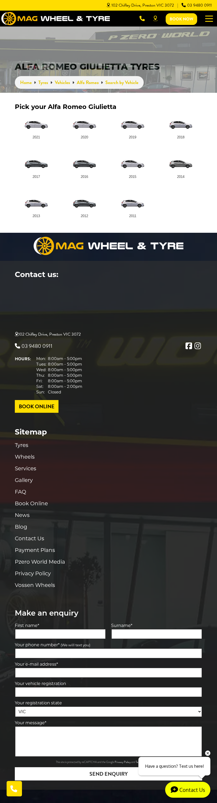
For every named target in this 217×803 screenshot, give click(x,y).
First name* (27, 625)
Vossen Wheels (35, 585)
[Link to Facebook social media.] (189, 346)
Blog (21, 527)
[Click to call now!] (142, 19)
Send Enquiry (108, 774)
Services (25, 468)
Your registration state (38, 702)
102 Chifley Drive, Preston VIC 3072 (142, 5)
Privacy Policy (33, 573)
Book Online (31, 503)
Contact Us (29, 538)
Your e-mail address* (36, 664)
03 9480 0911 (199, 5)
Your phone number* (52, 644)
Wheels (25, 457)
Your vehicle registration (40, 683)
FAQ (20, 492)
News (22, 515)
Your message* (30, 722)
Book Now (181, 19)
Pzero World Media (40, 562)
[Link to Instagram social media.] (198, 346)
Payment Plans (35, 550)
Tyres (21, 445)
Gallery (24, 480)
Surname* (121, 625)
